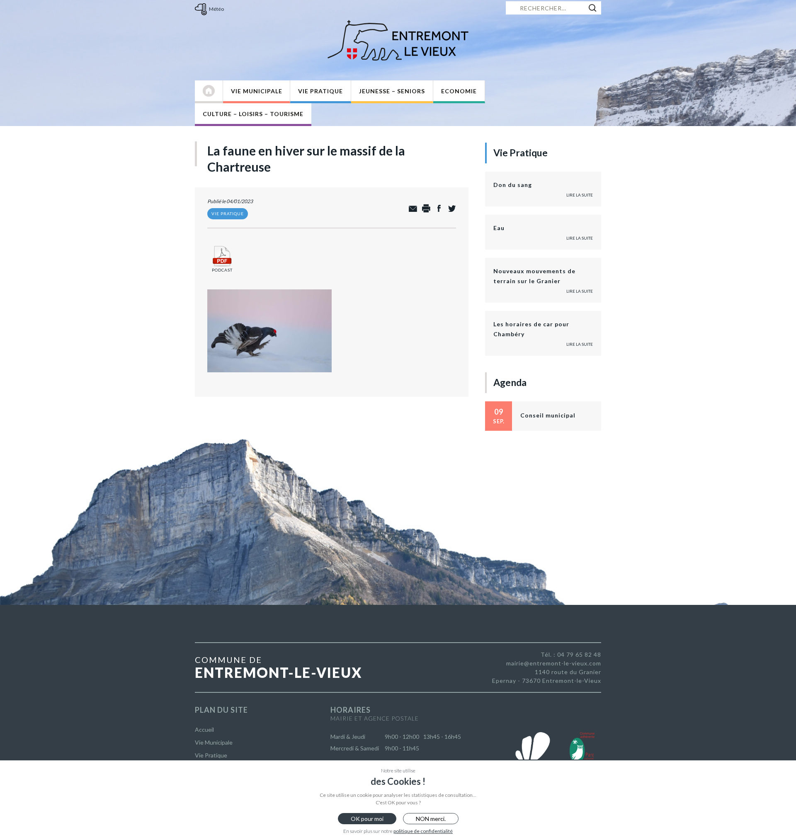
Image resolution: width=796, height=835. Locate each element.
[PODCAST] (222, 246)
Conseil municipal (547, 415)
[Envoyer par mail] (411, 209)
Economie (459, 91)
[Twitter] (449, 209)
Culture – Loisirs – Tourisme (253, 113)
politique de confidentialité (423, 831)
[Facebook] (436, 209)
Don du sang (512, 184)
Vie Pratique (320, 91)
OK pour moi (367, 818)
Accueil (204, 729)
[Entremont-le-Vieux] (398, 40)
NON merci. (431, 818)
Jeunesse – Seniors (392, 91)
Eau (499, 227)
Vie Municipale (256, 91)
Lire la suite (579, 194)
